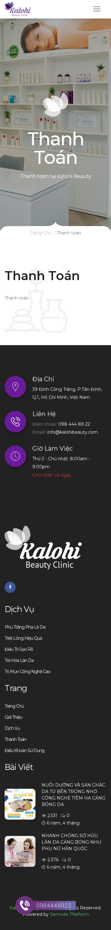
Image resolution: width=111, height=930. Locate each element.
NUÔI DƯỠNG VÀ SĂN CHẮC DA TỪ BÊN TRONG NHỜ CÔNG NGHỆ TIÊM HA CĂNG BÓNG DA (73, 794)
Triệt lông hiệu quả (23, 638)
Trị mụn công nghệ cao (27, 671)
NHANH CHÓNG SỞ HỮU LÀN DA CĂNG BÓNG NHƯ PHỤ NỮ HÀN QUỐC (71, 842)
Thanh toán (15, 739)
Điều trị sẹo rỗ (19, 649)
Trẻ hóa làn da (19, 660)
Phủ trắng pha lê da (25, 627)
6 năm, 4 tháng (63, 823)
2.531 (52, 815)
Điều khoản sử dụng (24, 750)
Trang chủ (41, 233)
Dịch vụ (12, 728)
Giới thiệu (13, 717)
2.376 (53, 859)
